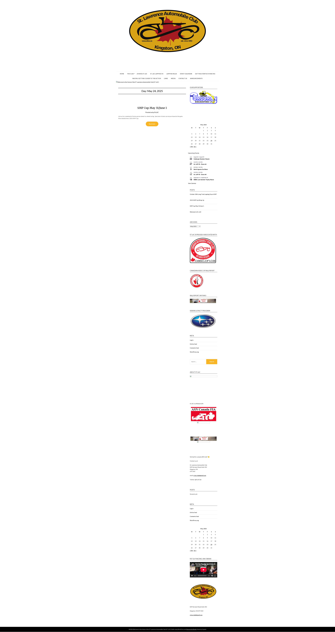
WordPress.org (194, 352)
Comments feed (194, 348)
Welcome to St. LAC (195, 212)
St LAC (156, 112)
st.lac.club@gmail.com (199, 475)
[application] (203, 569)
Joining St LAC (142, 74)
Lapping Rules (171, 74)
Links (166, 78)
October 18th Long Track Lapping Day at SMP (203, 194)
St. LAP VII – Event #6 (200, 174)
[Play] (192, 576)
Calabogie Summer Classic (202, 159)
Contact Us (182, 78)
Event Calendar (186, 74)
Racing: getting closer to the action (146, 78)
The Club (130, 74)
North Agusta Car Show (201, 169)
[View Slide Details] (203, 104)
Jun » (195, 146)
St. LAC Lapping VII (156, 74)
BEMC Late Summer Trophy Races (204, 179)
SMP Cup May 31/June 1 (152, 108)
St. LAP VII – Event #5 (200, 164)
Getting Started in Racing (205, 74)
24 (211, 140)
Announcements (196, 78)
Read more (152, 124)
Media (173, 78)
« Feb (191, 146)
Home (122, 74)
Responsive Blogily (191, 629)
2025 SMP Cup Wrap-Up (197, 200)
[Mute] (212, 576)
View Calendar (192, 183)
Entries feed (193, 344)
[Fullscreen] (215, 576)
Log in (191, 340)
